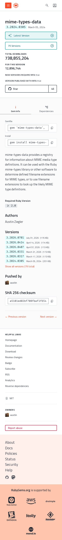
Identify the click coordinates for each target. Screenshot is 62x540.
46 (52, 89)
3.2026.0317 (15, 256)
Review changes (13, 357)
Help (8, 470)
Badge (8, 363)
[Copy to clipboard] (52, 128)
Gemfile (8, 121)
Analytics (10, 380)
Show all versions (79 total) (19, 266)
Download (10, 351)
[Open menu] (8, 5)
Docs (9, 448)
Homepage (11, 340)
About (10, 442)
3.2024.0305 (15, 261)
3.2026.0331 (15, 251)
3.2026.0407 (15, 247)
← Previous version (15, 316)
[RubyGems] (15, 5)
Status (10, 459)
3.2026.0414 (15, 242)
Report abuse (15, 428)
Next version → (48, 316)
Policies (11, 453)
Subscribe (10, 369)
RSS (7, 374)
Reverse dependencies (17, 386)
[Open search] (47, 5)
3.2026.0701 (15, 237)
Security (11, 464)
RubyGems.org (20, 490)
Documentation (13, 346)
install (8, 136)
